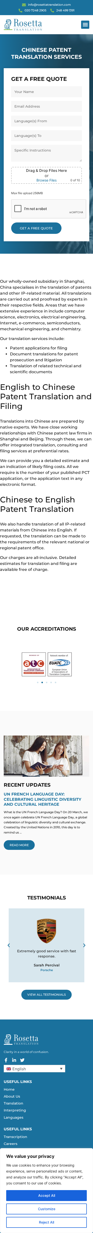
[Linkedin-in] (14, 1060)
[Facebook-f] (6, 1060)
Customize (46, 1209)
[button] (85, 25)
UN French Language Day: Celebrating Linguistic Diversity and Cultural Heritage (42, 799)
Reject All (46, 1222)
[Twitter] (22, 1060)
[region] (46, 1190)
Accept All (46, 1195)
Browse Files (46, 180)
